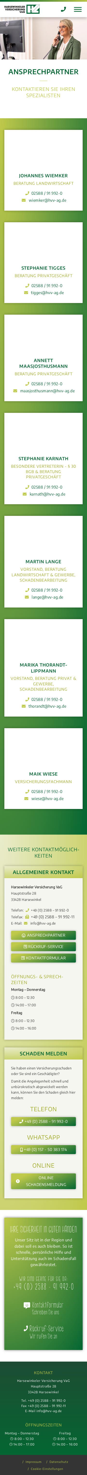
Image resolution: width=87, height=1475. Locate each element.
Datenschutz (59, 1462)
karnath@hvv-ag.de (47, 494)
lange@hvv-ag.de (47, 597)
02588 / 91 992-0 (47, 193)
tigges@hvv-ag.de (47, 292)
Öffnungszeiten (43, 1425)
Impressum (34, 1462)
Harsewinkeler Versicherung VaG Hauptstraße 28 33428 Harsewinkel (43, 1386)
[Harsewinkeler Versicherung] (22, 9)
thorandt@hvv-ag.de (47, 706)
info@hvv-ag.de (43, 923)
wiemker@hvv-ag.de (47, 200)
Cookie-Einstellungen (47, 1469)
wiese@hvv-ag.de (47, 798)
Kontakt (43, 1372)
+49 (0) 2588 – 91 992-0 (50, 910)
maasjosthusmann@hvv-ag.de (47, 390)
